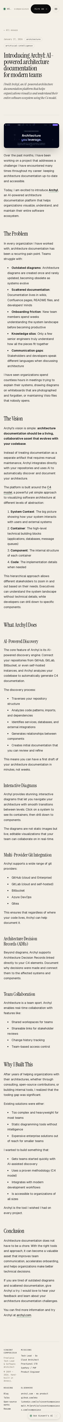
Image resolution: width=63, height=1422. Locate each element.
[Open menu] (56, 9)
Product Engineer (30, 1372)
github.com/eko (29, 1397)
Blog (6, 1393)
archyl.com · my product (34, 1393)
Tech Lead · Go (29, 1355)
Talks (7, 1397)
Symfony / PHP (28, 1368)
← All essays (11, 30)
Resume (7, 1409)
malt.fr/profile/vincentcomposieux (40, 1405)
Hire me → (41, 8)
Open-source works (10, 1403)
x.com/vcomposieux (31, 1410)
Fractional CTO (29, 1364)
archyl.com (24, 1315)
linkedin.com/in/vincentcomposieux (40, 1401)
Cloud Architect (30, 1359)
